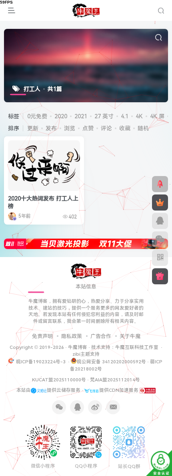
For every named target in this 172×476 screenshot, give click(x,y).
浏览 (69, 128)
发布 (51, 128)
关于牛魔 (130, 336)
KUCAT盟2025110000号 (59, 380)
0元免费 (37, 116)
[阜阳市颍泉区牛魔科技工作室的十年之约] (148, 390)
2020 (60, 116)
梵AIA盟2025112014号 (115, 380)
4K (139, 116)
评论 (106, 128)
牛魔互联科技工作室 (136, 347)
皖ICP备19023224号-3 (41, 362)
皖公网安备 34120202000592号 (111, 362)
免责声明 (42, 336)
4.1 (124, 116)
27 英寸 (104, 116)
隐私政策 (71, 336)
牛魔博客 (77, 347)
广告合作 (100, 336)
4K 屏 (157, 116)
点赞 (88, 128)
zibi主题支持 (86, 354)
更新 (32, 128)
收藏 (124, 128)
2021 (80, 116)
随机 (143, 128)
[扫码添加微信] (160, 239)
